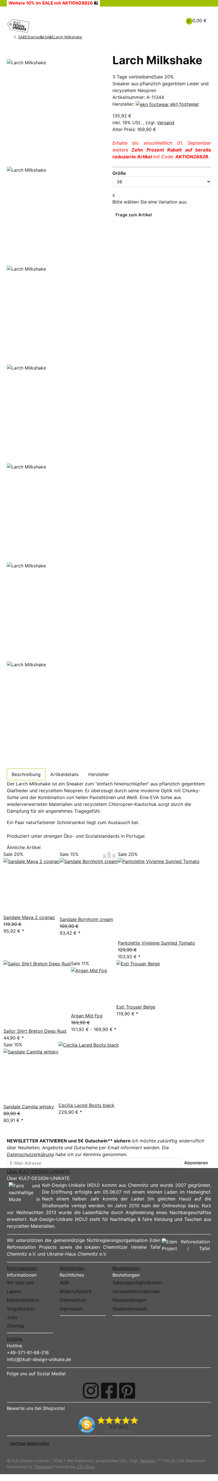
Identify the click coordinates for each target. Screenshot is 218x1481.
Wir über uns (20, 1282)
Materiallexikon (23, 1300)
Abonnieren (196, 1162)
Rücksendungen (129, 1300)
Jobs (12, 1317)
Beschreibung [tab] (26, 774)
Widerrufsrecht (75, 1291)
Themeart (43, 1466)
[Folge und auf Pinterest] (127, 1391)
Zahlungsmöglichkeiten (137, 1282)
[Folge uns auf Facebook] (109, 1391)
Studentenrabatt (129, 1309)
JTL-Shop (86, 1466)
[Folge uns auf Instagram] (91, 1391)
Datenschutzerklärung (30, 1154)
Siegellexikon (21, 1309)
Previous (18, 162)
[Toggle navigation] (14, 12)
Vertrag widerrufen (29, 1443)
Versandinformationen (136, 1291)
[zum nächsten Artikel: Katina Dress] (93, 38)
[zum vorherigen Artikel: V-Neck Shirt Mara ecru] (85, 38)
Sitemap (15, 1326)
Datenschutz (73, 1300)
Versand (165, 122)
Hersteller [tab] (98, 774)
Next (14, 764)
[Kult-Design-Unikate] (18, 26)
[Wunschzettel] (167, 20)
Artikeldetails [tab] (64, 774)
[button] (158, 17)
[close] (10, 57)
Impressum (71, 1309)
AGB (64, 1282)
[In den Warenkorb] (10, 50)
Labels (14, 1291)
